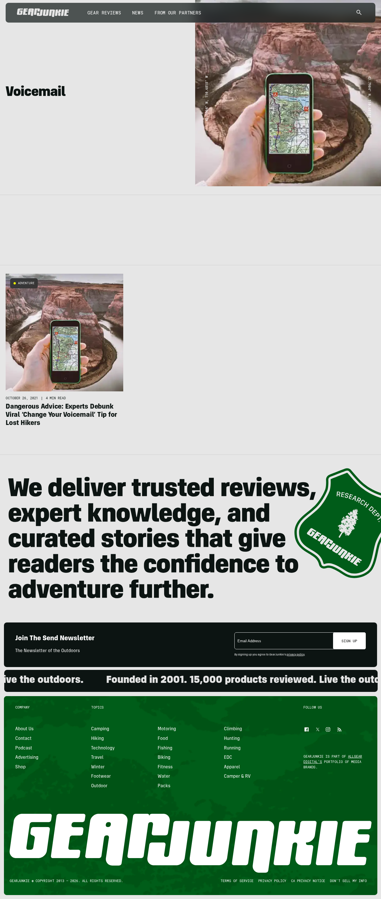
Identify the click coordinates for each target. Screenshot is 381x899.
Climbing (233, 729)
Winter (98, 767)
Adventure (26, 283)
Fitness (164, 767)
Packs (163, 786)
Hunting (232, 738)
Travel (97, 757)
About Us (24, 729)
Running (232, 748)
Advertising (26, 757)
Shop (20, 767)
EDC (228, 757)
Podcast (23, 748)
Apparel (232, 767)
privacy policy (295, 655)
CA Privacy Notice (308, 880)
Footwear (101, 776)
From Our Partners (178, 13)
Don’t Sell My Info (348, 880)
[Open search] (359, 13)
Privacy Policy (272, 880)
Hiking (97, 738)
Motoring (166, 729)
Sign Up (349, 640)
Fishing (164, 748)
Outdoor (99, 786)
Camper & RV (237, 776)
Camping (100, 729)
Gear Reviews (104, 13)
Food (162, 738)
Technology (103, 748)
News (137, 13)
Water (163, 776)
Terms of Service (236, 880)
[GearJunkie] (43, 12)
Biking (163, 757)
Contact (23, 738)
